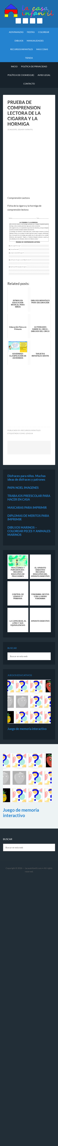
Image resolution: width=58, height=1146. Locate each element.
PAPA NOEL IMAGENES (23, 487)
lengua (29, 433)
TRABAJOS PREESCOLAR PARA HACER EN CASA (28, 497)
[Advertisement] (29, 165)
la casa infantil (29, 10)
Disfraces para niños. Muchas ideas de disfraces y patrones (26, 477)
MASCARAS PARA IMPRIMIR (27, 507)
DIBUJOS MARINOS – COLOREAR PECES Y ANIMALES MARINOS (28, 531)
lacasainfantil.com (33, 868)
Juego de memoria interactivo (27, 729)
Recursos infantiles (30, 430)
